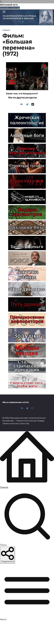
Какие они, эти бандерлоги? (22, 93)
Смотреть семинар (10, 8)
